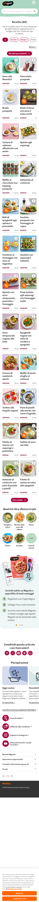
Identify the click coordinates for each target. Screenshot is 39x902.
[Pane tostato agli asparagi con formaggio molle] (28, 292)
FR (8, 776)
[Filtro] (5, 40)
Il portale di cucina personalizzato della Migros (19, 710)
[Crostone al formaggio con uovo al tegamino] (10, 253)
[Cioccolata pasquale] (28, 72)
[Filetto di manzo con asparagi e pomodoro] (10, 441)
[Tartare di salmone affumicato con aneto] (10, 141)
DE (3, 776)
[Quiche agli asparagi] (28, 141)
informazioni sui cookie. (14, 889)
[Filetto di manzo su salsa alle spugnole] (28, 478)
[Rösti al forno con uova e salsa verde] (28, 105)
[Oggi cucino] (15, 685)
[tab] (19, 754)
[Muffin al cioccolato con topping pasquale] (10, 178)
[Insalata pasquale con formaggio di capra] (28, 216)
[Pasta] (31, 521)
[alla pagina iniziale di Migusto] (8, 2)
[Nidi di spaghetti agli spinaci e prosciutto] (10, 216)
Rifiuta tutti (19, 893)
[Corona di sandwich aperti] (10, 370)
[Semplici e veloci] (7, 521)
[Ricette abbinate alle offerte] (19, 521)
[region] (19, 885)
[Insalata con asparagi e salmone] (28, 253)
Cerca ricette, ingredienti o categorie (19, 11)
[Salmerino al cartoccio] (28, 178)
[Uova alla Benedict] (10, 72)
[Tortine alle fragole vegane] (10, 404)
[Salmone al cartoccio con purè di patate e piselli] (10, 478)
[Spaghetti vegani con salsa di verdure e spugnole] (28, 332)
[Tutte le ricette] (31, 541)
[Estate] (7, 541)
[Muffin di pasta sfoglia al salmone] (28, 370)
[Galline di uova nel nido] (28, 441)
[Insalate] (19, 541)
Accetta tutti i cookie (19, 899)
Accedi (21, 625)
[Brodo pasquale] (10, 105)
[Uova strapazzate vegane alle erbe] (10, 332)
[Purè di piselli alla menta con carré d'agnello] (28, 404)
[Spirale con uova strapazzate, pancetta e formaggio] (10, 292)
